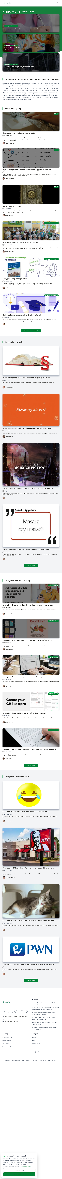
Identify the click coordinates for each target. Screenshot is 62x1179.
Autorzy (5, 1034)
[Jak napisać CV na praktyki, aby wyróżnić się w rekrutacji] (31, 701)
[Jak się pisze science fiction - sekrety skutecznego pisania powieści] (31, 464)
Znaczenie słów (36, 1046)
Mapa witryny (31, 1063)
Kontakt (35, 1060)
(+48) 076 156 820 (9, 1019)
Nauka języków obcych (38, 1052)
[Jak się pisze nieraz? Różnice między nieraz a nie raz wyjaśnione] (31, 410)
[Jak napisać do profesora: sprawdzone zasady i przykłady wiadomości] (31, 665)
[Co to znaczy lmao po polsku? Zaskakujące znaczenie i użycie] (31, 795)
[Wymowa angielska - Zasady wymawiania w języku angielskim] (31, 158)
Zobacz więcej (31, 565)
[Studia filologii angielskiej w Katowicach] (31, 62)
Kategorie (35, 1034)
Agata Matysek (9, 436)
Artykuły (35, 999)
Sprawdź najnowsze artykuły (31, 330)
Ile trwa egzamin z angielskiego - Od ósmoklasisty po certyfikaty (21, 28)
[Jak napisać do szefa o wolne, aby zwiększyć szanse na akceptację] (31, 593)
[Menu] (55, 3)
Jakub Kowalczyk (10, 387)
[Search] (57, 3)
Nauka (33, 1049)
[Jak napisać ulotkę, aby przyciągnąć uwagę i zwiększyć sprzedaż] (31, 628)
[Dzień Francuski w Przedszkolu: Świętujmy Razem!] (31, 230)
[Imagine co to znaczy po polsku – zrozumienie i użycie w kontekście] (31, 949)
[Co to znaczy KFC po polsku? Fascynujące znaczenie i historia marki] (31, 847)
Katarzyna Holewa (10, 877)
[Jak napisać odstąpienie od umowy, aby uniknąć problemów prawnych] (31, 737)
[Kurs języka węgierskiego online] (31, 267)
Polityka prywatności (26, 1060)
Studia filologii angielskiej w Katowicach (19, 67)
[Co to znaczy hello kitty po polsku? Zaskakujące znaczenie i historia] (31, 901)
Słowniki (34, 1037)
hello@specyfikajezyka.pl (11, 1021)
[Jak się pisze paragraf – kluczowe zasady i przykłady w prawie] (31, 360)
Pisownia (34, 1040)
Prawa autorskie (16, 1060)
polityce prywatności (25, 1166)
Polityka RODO (42, 1060)
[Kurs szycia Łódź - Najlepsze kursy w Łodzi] (31, 121)
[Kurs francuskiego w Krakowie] (31, 43)
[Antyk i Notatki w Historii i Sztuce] (31, 194)
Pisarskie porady (36, 1043)
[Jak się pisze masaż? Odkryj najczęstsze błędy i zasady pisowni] (31, 525)
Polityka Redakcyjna (52, 1060)
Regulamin (7, 1060)
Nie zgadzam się (19, 1170)
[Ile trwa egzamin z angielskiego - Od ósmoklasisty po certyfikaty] (31, 23)
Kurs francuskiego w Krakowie (12, 47)
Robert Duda (9, 930)
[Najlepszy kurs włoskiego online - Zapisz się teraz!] (31, 303)
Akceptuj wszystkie (19, 1174)
